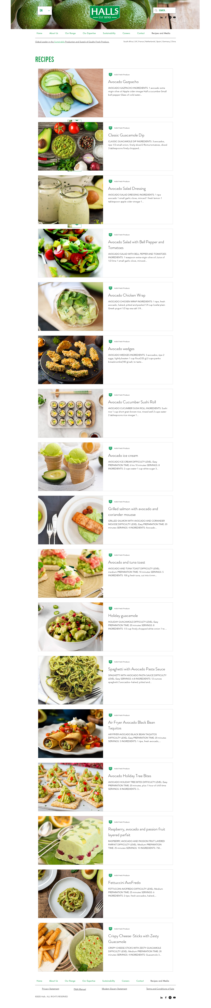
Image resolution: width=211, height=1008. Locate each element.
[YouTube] (174, 17)
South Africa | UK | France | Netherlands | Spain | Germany (146, 41)
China (173, 41)
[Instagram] (170, 17)
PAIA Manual (80, 989)
